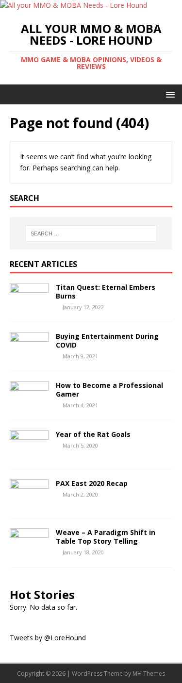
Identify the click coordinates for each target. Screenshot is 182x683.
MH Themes (148, 673)
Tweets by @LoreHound (48, 637)
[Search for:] (91, 233)
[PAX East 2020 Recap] (29, 502)
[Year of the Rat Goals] (29, 453)
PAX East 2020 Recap (92, 483)
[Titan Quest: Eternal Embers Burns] (29, 306)
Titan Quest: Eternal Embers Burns (105, 291)
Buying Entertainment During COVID (107, 341)
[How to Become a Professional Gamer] (29, 404)
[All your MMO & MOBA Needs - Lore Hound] (73, 5)
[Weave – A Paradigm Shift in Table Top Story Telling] (29, 551)
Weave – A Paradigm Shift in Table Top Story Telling (105, 537)
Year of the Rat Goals (93, 434)
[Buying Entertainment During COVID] (29, 355)
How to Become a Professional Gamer (109, 390)
